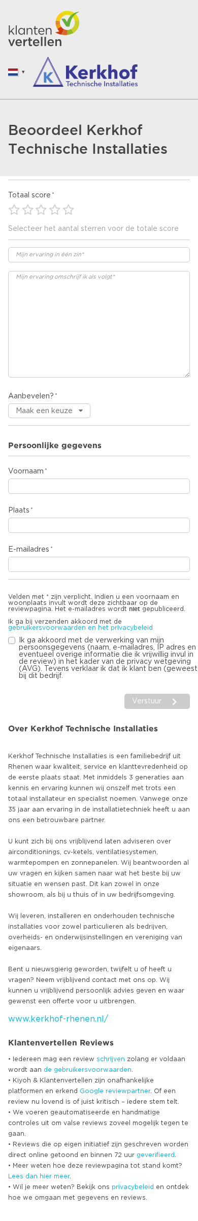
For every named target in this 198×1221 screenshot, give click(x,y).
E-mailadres (28, 549)
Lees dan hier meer (39, 1176)
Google (92, 1091)
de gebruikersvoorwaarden (87, 1070)
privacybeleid (133, 1187)
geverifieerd (156, 1155)
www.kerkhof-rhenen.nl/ (58, 1019)
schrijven (110, 1059)
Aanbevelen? (31, 396)
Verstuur (146, 701)
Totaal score (29, 195)
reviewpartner (128, 1091)
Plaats (18, 510)
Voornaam (26, 471)
